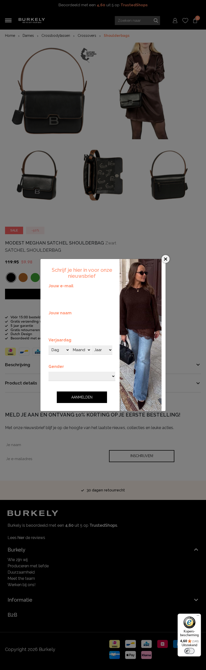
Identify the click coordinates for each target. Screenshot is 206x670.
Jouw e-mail (60, 286)
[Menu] (198, 617)
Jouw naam (60, 313)
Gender (56, 366)
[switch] (189, 651)
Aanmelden (81, 397)
